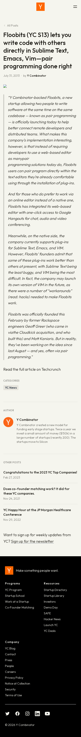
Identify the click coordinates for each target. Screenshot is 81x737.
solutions (38, 164)
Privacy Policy (14, 678)
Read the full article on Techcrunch (32, 369)
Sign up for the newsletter (32, 541)
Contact (10, 654)
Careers (10, 672)
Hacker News (52, 619)
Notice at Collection (17, 683)
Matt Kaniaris (42, 338)
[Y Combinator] (40, 7)
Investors (49, 601)
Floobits (53, 97)
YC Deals (49, 631)
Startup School (15, 596)
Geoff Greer (35, 326)
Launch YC (51, 625)
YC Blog (10, 648)
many (17, 158)
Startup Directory (55, 590)
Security (10, 689)
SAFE (47, 613)
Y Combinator (36, 76)
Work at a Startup (17, 601)
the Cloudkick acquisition (33, 332)
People (9, 666)
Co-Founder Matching (19, 607)
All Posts (12, 25)
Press (8, 660)
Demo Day (51, 607)
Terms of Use (13, 695)
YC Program (13, 590)
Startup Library (54, 596)
